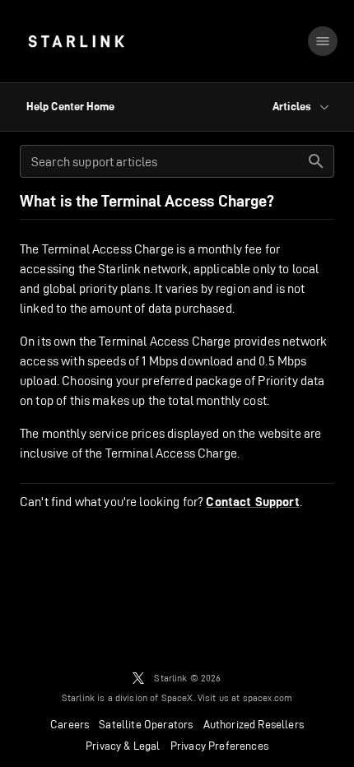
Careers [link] (69, 724)
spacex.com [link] (268, 697)
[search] (316, 161)
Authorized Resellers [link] (253, 724)
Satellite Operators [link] (146, 724)
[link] (76, 41)
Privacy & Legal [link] (123, 745)
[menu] (323, 41)
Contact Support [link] (252, 502)
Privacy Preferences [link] (219, 745)
